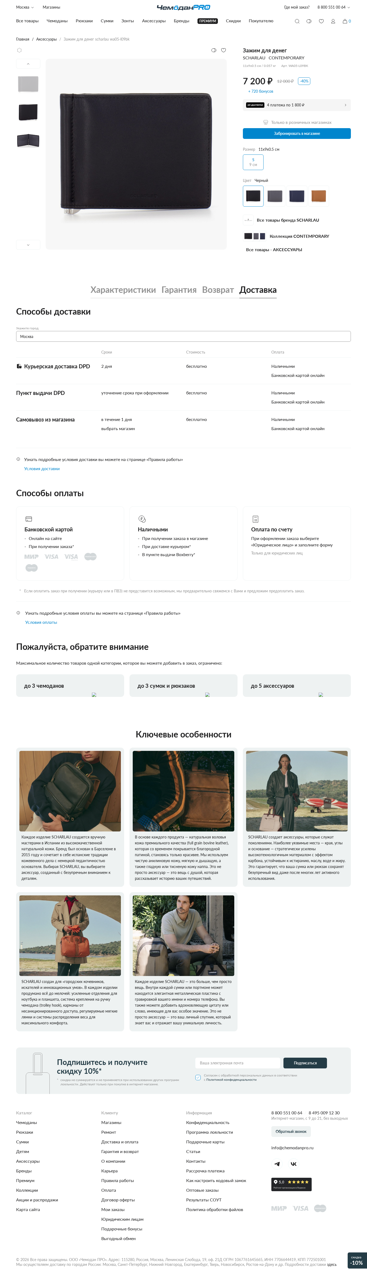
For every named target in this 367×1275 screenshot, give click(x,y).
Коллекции (27, 1190)
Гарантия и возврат (120, 1151)
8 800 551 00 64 (286, 1112)
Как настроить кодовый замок (216, 1180)
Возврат (218, 289)
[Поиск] (297, 21)
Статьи (193, 1151)
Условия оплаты (41, 622)
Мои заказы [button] (113, 1209)
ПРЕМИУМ (207, 21)
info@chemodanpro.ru (292, 1147)
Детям (22, 1151)
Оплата (108, 1190)
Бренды (24, 1170)
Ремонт (108, 1131)
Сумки (22, 1141)
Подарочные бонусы (121, 1228)
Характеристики (123, 289)
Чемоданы (26, 1122)
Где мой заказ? (297, 7)
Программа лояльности (209, 1131)
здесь (332, 1264)
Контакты (196, 1161)
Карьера (109, 1170)
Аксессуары (28, 1161)
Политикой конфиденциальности (231, 1080)
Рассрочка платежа (205, 1170)
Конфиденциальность (207, 1122)
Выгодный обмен (118, 1238)
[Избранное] (321, 21)
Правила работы (117, 1180)
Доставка (258, 289)
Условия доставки (42, 468)
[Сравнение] (309, 21)
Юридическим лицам (122, 1219)
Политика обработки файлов (214, 1209)
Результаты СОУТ (203, 1199)
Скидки (233, 20)
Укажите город (27, 328)
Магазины (51, 7)
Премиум (25, 1180)
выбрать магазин (118, 428)
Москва (22, 7)
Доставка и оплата (119, 1141)
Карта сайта (28, 1209)
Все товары (27, 20)
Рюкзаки (24, 1131)
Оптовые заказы (202, 1190)
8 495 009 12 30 (324, 1112)
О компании (113, 1161)
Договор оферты (118, 1199)
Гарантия (179, 289)
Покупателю (261, 20)
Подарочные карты (205, 1141)
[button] (333, 21)
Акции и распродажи (37, 1199)
